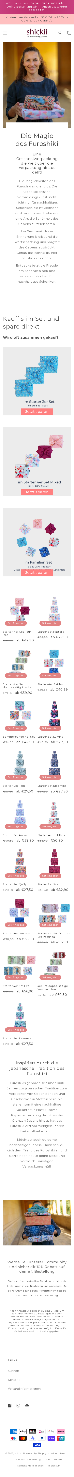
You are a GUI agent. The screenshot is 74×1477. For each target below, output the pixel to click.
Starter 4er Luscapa (16, 933)
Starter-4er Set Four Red (17, 633)
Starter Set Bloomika (52, 785)
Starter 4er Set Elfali (17, 985)
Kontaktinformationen (30, 1465)
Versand (59, 1459)
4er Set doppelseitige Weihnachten (52, 987)
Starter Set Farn (14, 785)
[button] (5, 32)
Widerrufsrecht (59, 1453)
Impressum (54, 1465)
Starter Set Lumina (50, 736)
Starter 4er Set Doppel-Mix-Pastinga (53, 935)
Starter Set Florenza (17, 1038)
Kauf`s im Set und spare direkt (31, 322)
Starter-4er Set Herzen (53, 835)
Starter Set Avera (15, 835)
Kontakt (14, 1380)
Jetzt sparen (37, 411)
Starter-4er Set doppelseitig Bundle (17, 686)
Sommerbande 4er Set (19, 736)
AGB (47, 1459)
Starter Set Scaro (49, 884)
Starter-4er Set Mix (50, 684)
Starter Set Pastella (51, 631)
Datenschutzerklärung (27, 1459)
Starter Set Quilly (14, 884)
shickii (18, 1453)
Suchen (13, 1371)
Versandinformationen (24, 1389)
